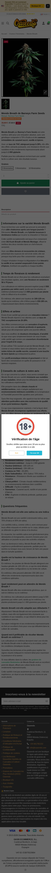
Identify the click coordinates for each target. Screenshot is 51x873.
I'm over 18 (34, 453)
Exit (16, 453)
